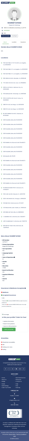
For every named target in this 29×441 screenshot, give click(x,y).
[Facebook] (5, 369)
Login (14, 436)
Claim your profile (6, 35)
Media (3, 384)
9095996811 (7, 30)
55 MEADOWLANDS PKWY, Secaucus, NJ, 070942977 (13, 188)
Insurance (23, 42)
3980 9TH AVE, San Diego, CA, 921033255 (13, 104)
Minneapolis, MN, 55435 (9, 156)
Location (14, 42)
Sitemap (18, 387)
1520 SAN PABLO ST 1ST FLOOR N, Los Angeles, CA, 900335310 (14, 63)
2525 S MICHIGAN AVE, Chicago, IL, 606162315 (14, 198)
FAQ (17, 385)
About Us (4, 379)
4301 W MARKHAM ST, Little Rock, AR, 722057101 (15, 221)
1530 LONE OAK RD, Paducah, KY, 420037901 (14, 194)
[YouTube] (16, 369)
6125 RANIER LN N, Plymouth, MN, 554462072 (14, 142)
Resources (18, 379)
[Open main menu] (26, 2)
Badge (3, 381)
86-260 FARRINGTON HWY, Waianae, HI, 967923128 (13, 114)
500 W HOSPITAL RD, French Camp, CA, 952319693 (13, 99)
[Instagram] (23, 369)
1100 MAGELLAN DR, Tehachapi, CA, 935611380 (14, 93)
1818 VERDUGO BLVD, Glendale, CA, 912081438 (14, 78)
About (5, 42)
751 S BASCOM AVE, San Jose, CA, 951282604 (14, 83)
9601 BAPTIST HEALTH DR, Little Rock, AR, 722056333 (13, 226)
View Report (14, 35)
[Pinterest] (20, 369)
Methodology (5, 385)
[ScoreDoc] (8, 2)
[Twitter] (9, 369)
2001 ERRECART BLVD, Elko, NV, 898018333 (13, 212)
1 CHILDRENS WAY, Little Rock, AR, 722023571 (14, 216)
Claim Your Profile (6, 387)
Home (3, 377)
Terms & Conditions (21, 434)
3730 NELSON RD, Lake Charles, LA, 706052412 (14, 207)
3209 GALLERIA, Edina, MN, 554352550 (12, 120)
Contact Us (19, 381)
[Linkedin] (12, 369)
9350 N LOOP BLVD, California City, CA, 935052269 (13, 88)
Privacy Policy (12, 434)
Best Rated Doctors (20, 377)
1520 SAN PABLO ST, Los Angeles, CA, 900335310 (15, 69)
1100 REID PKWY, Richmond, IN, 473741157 (13, 203)
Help (17, 384)
